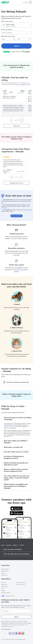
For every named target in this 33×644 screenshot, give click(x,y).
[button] (30, 2)
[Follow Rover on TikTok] (22, 633)
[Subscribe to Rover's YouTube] (19, 633)
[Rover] (5, 2)
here (10, 436)
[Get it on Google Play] (16, 513)
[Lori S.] (14, 102)
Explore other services (7, 21)
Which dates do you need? (8, 36)
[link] (16, 46)
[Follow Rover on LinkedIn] (16, 633)
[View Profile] (14, 164)
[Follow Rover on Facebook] (10, 633)
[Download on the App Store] (16, 508)
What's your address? (6, 29)
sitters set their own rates (10, 426)
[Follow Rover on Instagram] (13, 633)
